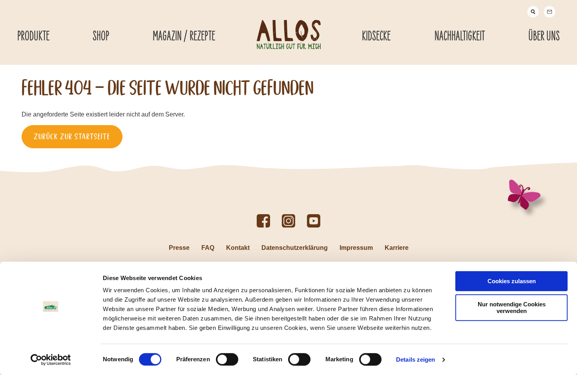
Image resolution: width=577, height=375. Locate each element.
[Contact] (549, 12)
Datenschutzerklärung (294, 247)
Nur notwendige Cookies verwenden (512, 307)
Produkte (33, 36)
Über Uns (544, 36)
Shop (101, 36)
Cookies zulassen (512, 281)
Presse (179, 247)
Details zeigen (415, 359)
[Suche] (533, 12)
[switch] (227, 359)
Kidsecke (376, 36)
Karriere (397, 247)
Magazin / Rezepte (184, 36)
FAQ (207, 247)
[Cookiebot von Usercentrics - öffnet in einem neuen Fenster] (50, 360)
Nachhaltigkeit (460, 36)
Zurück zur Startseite (72, 136)
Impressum (356, 247)
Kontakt (238, 247)
